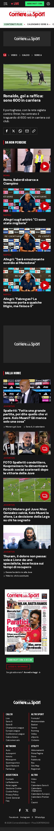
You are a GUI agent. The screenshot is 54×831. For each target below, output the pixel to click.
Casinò (34, 802)
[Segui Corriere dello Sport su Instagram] (34, 810)
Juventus (9, 406)
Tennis (34, 728)
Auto (8, 750)
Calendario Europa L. (41, 794)
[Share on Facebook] (6, 131)
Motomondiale (38, 721)
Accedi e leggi (31, 672)
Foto (33, 782)
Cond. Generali (13, 798)
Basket (34, 724)
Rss (32, 763)
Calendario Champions (36, 789)
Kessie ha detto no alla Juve (19, 572)
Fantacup (10, 769)
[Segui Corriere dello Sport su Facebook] (20, 810)
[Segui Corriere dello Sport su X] (27, 810)
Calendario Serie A (37, 24)
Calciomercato (13, 740)
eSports (35, 737)
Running (35, 731)
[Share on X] (13, 131)
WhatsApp (40, 817)
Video (14, 55)
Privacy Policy (12, 794)
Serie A (38, 55)
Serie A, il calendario (35, 427)
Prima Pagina (37, 753)
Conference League (15, 734)
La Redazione (12, 782)
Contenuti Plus (13, 24)
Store (33, 756)
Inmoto (9, 756)
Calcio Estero (12, 737)
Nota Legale (11, 785)
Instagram (25, 817)
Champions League (15, 728)
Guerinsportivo (13, 763)
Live (16, 3)
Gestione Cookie (13, 788)
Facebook (13, 817)
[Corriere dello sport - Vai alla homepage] (27, 14)
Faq (7, 801)
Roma (6, 175)
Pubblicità (35, 759)
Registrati (35, 769)
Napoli (7, 215)
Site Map (35, 766)
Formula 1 (35, 718)
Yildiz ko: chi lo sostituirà (17, 576)
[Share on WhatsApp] (20, 131)
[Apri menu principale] (5, 4)
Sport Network (12, 766)
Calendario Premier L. (40, 798)
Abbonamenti (37, 750)
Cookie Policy (12, 791)
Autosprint (11, 753)
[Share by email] (27, 131)
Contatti (10, 779)
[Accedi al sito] (48, 4)
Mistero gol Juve (13, 427)
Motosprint (11, 759)
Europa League (13, 731)
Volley (34, 734)
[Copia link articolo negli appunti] (33, 131)
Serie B (9, 724)
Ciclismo (35, 740)
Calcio (26, 55)
